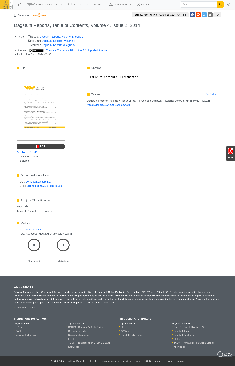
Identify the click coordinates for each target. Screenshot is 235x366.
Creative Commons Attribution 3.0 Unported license (76, 50)
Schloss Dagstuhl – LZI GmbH (83, 361)
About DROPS (143, 361)
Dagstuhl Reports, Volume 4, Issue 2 (61, 36)
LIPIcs (19, 327)
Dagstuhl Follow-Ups (26, 335)
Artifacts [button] (147, 4)
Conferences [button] (122, 4)
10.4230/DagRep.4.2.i (39, 181)
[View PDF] (41, 106)
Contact (180, 361)
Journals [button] (97, 4)
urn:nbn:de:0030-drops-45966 (44, 185)
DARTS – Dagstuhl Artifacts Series (85, 327)
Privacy (169, 361)
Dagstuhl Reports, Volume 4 (58, 40)
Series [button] (76, 4)
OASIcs (19, 331)
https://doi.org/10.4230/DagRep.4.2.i (108, 104)
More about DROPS (26, 307)
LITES (71, 339)
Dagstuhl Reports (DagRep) (58, 45)
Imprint (158, 361)
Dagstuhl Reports (77, 331)
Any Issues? (228, 354)
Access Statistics (33, 229)
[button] (45, 4)
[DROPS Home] (19, 4)
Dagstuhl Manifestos (78, 335)
